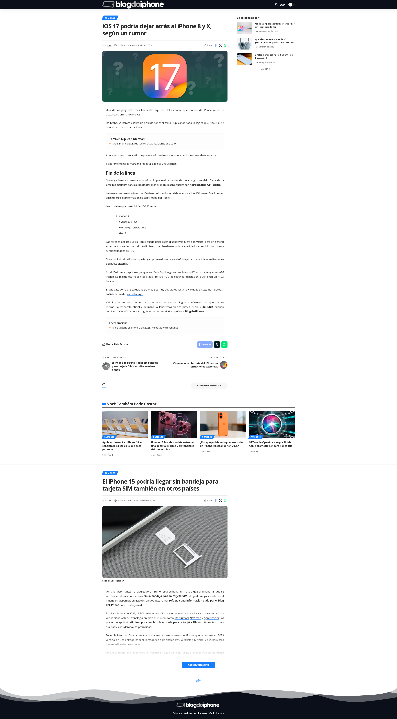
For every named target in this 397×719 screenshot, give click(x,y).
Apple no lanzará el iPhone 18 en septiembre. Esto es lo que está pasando (122, 446)
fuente (113, 193)
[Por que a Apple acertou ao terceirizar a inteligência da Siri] (244, 28)
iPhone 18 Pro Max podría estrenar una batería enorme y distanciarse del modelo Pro (172, 446)
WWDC (124, 311)
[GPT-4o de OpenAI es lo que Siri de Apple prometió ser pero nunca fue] (272, 424)
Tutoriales (111, 682)
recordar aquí (135, 294)
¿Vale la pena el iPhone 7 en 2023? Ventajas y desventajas (145, 327)
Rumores (110, 17)
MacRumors (216, 193)
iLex (109, 45)
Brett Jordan (117, 580)
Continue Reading (198, 664)
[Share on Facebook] (216, 45)
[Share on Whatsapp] (225, 45)
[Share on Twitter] (220, 45)
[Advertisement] (265, 118)
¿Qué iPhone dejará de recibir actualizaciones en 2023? (144, 143)
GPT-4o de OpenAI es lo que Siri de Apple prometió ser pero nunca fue (270, 444)
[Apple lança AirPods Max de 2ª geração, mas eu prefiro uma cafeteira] (244, 44)
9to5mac (195, 618)
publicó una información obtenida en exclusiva (173, 613)
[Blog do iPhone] (134, 4)
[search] (276, 4)
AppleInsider (211, 618)
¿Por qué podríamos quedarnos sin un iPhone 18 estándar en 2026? (221, 444)
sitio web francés (121, 591)
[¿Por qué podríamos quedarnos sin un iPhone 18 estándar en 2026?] (223, 424)
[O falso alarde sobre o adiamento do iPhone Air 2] (244, 59)
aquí (145, 180)
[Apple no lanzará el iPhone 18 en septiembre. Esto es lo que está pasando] (125, 424)
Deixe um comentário (210, 385)
